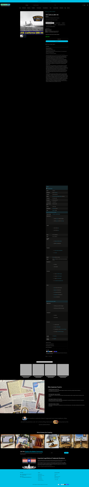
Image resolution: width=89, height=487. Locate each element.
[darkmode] (87, 5)
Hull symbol (54, 208)
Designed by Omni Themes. (44, 484)
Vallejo (61, 196)
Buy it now (56, 41)
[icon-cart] (84, 5)
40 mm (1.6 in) (62, 329)
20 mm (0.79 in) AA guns (60, 331)
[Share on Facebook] (48, 356)
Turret (55, 292)
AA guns (65, 329)
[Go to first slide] (87, 1)
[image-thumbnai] (21, 36)
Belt (54, 287)
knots (54, 257)
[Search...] (55, 5)
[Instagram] (57, 479)
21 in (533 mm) (57, 280)
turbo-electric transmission (58, 250)
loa (58, 230)
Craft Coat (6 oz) (48, 30)
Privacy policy (40, 477)
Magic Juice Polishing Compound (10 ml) (52, 31)
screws (56, 252)
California (56, 192)
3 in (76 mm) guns (59, 278)
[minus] (46, 39)
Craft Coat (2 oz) (48, 29)
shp (56, 243)
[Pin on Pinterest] (51, 356)
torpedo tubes (61, 280)
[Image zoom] (31, 22)
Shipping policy (40, 474)
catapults (54, 338)
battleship (58, 214)
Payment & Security (40, 480)
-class (54, 214)
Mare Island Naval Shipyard (56, 196)
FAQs (55, 475)
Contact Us (56, 474)
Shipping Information (57, 476)
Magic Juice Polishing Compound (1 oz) (52, 32)
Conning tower (56, 294)
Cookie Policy (40, 476)
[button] (59, 39)
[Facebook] (55, 479)
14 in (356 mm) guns (59, 273)
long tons (57, 218)
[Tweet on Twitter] (49, 356)
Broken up (53, 210)
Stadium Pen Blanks (37, 484)
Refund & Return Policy (41, 475)
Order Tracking (56, 477)
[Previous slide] (2, 1)
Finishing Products (47, 28)
